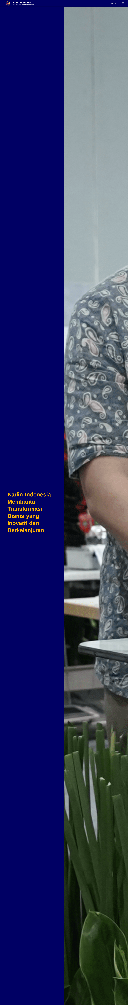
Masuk (113, 3)
